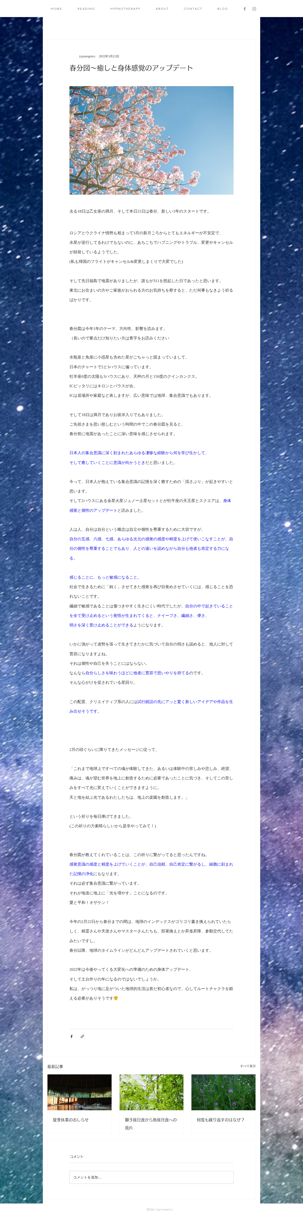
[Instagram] (254, 8)
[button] (86, 9)
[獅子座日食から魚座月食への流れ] (152, 1092)
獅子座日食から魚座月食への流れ (151, 1124)
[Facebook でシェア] (71, 1036)
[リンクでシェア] (82, 1036)
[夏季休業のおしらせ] (79, 1092)
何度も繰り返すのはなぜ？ (221, 1120)
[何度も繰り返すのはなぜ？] (223, 1092)
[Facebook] (244, 8)
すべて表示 (248, 1066)
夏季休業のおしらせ (71, 1120)
